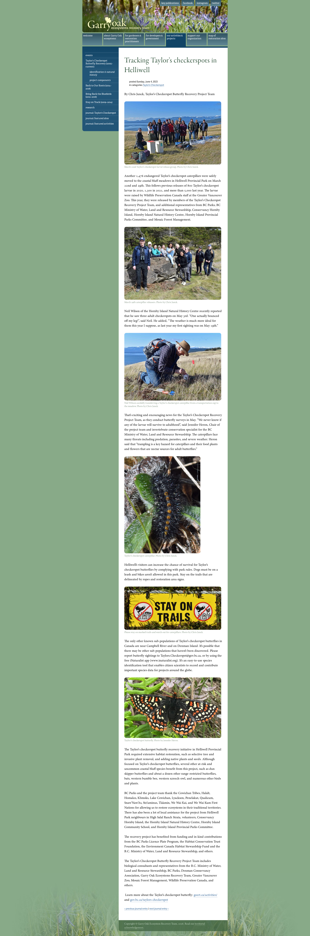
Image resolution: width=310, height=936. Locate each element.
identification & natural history (102, 73)
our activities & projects (175, 37)
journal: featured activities (100, 123)
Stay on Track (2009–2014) (99, 102)
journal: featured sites (97, 118)
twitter (215, 3)
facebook (188, 3)
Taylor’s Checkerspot (153, 85)
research (90, 107)
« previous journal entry (136, 908)
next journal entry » (159, 908)
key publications (170, 3)
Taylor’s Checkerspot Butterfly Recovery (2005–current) (99, 63)
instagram (202, 3)
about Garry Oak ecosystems (113, 37)
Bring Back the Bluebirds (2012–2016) (98, 95)
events (89, 55)
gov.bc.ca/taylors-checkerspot (149, 900)
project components (100, 80)
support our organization (194, 37)
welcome (88, 35)
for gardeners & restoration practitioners (133, 38)
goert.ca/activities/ (205, 895)
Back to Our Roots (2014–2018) (98, 87)
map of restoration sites (217, 37)
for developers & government (154, 37)
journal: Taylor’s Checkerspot (101, 112)
